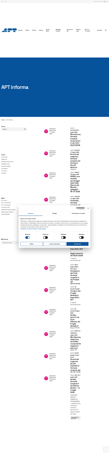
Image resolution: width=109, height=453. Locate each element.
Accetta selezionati (54, 244)
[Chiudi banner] (88, 208)
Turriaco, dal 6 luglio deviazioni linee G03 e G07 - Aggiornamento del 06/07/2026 (76, 374)
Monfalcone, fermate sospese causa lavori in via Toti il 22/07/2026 (75, 139)
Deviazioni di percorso (75, 166)
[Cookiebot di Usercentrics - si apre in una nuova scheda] (78, 208)
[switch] (45, 237)
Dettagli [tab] (54, 213)
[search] (25, 129)
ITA (2, 1)
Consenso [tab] (30, 213)
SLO (5, 1)
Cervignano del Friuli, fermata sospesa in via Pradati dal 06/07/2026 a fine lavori (75, 423)
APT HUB (96, 1)
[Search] (106, 30)
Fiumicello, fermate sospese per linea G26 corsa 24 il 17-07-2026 (75, 279)
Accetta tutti (77, 244)
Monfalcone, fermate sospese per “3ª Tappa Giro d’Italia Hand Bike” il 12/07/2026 (75, 329)
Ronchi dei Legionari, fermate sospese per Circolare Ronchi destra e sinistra (75, 184)
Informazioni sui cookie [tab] (78, 213)
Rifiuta (31, 244)
